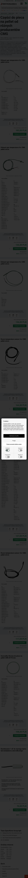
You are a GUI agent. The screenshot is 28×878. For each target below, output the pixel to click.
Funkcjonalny (7, 454)
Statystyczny (20, 454)
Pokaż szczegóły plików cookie (14, 444)
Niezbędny (8, 448)
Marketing (20, 448)
